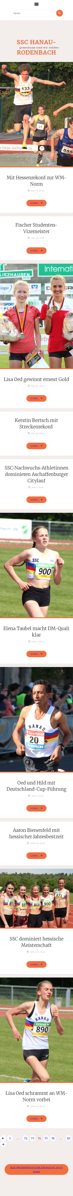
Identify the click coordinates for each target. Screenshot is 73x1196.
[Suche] (59, 13)
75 (46, 1138)
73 (32, 1138)
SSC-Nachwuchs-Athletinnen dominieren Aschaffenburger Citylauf (36, 474)
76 (52, 1138)
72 (25, 1138)
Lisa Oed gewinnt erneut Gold (36, 379)
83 (68, 1138)
